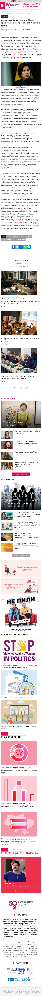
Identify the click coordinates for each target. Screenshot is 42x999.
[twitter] (17, 247)
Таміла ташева (19, 239)
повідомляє (5, 58)
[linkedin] (21, 247)
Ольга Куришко (25, 236)
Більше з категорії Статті (20, 266)
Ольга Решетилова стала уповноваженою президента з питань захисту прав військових (20, 301)
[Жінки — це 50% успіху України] (13, 6)
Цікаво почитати (20, 260)
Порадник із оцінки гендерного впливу (17, 697)
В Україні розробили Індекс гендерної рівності (20, 339)
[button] (12, 894)
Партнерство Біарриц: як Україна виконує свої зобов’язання (17, 377)
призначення (7, 239)
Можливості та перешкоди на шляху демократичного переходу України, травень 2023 (19, 770)
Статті (10, 11)
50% (2, 30)
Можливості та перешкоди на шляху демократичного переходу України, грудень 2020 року (19, 806)
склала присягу (19, 223)
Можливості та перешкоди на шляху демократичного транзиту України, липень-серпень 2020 (18, 842)
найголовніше (12, 236)
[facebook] (13, 247)
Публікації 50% (20, 263)
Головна (3, 11)
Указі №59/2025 (17, 55)
